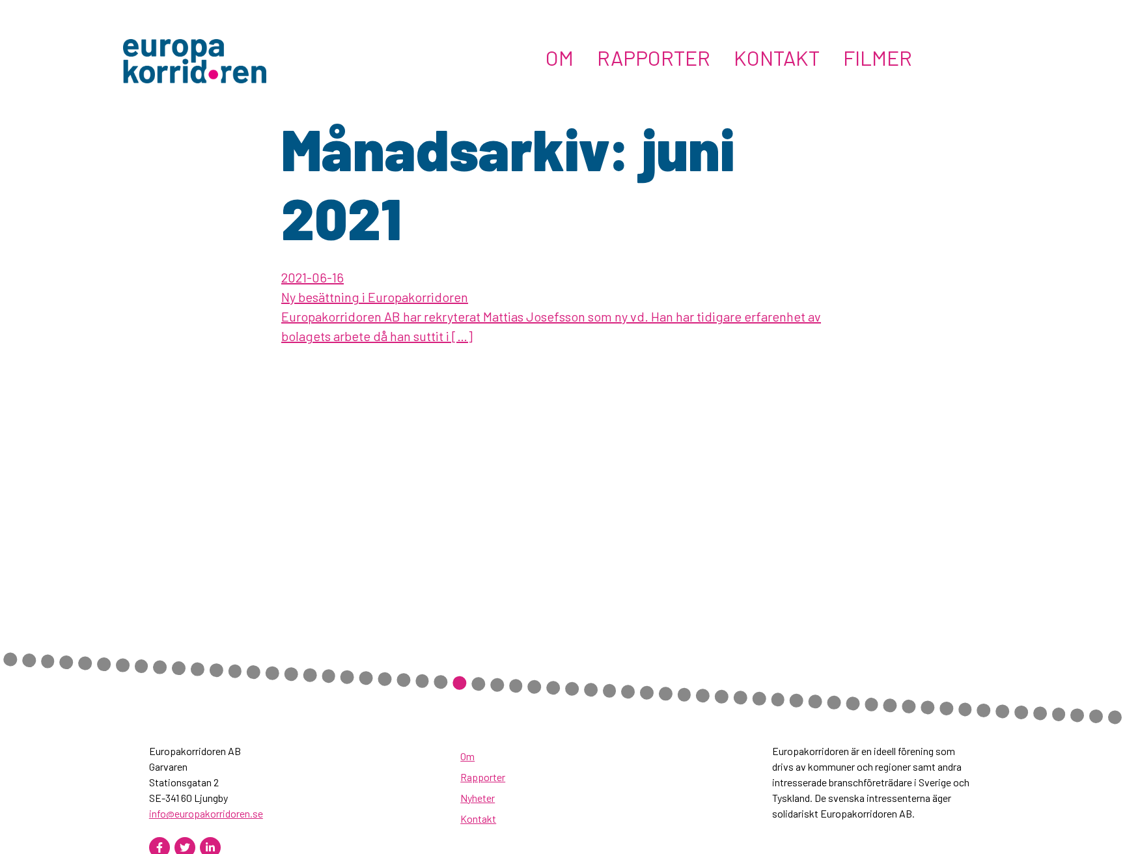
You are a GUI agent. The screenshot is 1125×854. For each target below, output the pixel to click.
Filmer (877, 57)
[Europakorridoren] (194, 59)
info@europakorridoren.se (206, 813)
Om (560, 57)
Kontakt (777, 57)
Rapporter (653, 57)
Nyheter (477, 798)
